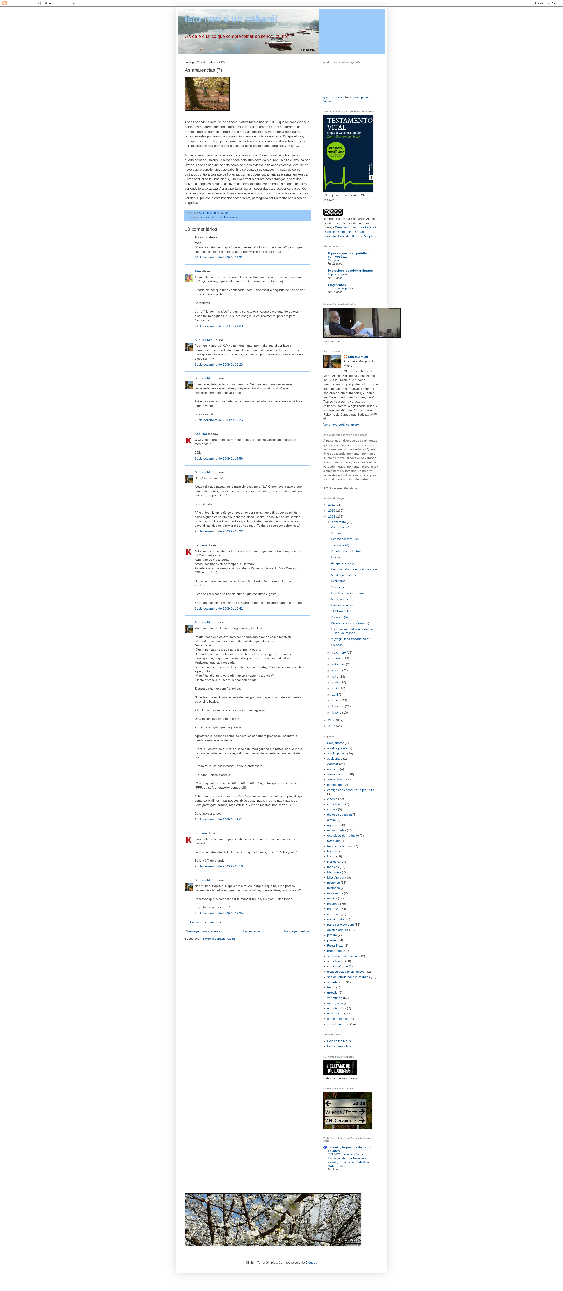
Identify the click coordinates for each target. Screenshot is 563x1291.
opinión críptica (337, 930)
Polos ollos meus (339, 1041)
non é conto (207, 217)
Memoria (333, 260)
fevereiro (338, 706)
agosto (337, 670)
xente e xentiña (338, 1018)
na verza (333, 903)
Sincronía (337, 587)
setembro (339, 664)
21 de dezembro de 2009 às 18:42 (219, 608)
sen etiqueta (335, 961)
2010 (332, 510)
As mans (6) (339, 617)
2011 (332, 504)
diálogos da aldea (339, 814)
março (337, 700)
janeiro (337, 712)
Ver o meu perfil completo (341, 424)
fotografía (334, 840)
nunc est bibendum (340, 924)
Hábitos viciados (342, 605)
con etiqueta (335, 804)
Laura (331, 856)
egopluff (332, 825)
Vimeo (327, 101)
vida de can (335, 1013)
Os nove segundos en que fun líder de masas (352, 631)
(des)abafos (335, 743)
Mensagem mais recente (203, 931)
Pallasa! (336, 644)
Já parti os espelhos (341, 288)
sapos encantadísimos (342, 956)
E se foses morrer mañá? (348, 593)
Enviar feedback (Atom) (218, 938)
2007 (332, 726)
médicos (333, 867)
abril (335, 694)
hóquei (332, 851)
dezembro (339, 522)
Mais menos (339, 599)
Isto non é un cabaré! (231, 19)
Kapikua (201, 434)
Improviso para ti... (340, 274)
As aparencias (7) (343, 563)
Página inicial (252, 931)
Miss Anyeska (336, 877)
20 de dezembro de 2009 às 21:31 (219, 257)
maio (336, 688)
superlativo (334, 982)
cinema (332, 799)
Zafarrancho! (340, 527)
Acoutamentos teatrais (346, 551)
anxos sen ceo (337, 774)
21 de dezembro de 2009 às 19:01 (219, 819)
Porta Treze (335, 945)
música (332, 898)
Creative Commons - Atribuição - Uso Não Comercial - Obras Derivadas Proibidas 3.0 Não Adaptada (350, 231)
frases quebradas (339, 846)
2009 (332, 516)
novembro (339, 652)
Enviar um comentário (205, 922)
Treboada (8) (340, 545)
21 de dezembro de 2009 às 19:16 (219, 866)
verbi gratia (335, 1003)
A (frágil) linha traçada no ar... (351, 639)
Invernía (336, 557)
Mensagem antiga (296, 931)
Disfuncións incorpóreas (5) (350, 623)
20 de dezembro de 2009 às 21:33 (219, 326)
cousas (332, 809)
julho (335, 676)
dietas (331, 820)
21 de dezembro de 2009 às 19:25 (219, 913)
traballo (332, 992)
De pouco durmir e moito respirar (354, 569)
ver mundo (334, 998)
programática (336, 950)
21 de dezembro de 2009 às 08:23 (219, 364)
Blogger (311, 1262)
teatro (331, 987)
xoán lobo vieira (227, 217)
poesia (331, 940)
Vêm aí (336, 533)
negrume (333, 914)
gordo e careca (333, 97)
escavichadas (336, 830)
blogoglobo (335, 784)
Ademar (332, 763)
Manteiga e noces (343, 575)
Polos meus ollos (339, 1046)
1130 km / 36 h (341, 611)
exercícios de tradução (343, 835)
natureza (333, 908)
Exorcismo (338, 581)
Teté (198, 271)
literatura (333, 861)
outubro (338, 658)
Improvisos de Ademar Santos (350, 270)
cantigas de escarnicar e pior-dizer (351, 790)
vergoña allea (336, 1008)
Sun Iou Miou (205, 340)
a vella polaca (336, 753)
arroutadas (334, 779)
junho (336, 682)
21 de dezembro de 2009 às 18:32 (219, 531)
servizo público (337, 966)
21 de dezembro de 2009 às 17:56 (219, 458)
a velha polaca (337, 748)
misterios (333, 882)
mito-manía (335, 893)
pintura (332, 935)
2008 (332, 720)
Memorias (334, 872)
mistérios (333, 888)
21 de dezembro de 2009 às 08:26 (219, 420)
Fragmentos (337, 285)
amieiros (333, 769)
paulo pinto (360, 97)
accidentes (334, 758)
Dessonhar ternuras (345, 539)
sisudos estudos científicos (345, 971)
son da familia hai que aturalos (348, 977)
